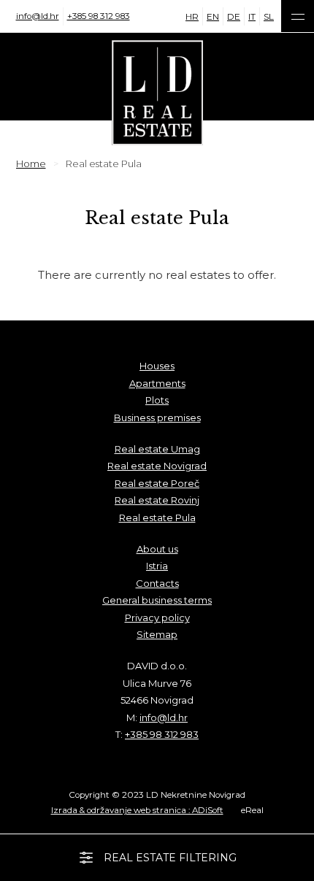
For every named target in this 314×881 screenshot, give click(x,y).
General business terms (157, 600)
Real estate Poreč (157, 483)
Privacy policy (157, 617)
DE (233, 16)
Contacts (157, 583)
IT (252, 16)
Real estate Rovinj (157, 500)
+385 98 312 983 (98, 16)
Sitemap (157, 634)
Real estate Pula (157, 517)
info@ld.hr (37, 16)
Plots (157, 400)
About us (157, 549)
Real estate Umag (157, 449)
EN (213, 16)
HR (192, 16)
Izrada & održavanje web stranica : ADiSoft (137, 810)
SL (269, 16)
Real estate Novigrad (157, 466)
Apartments (157, 383)
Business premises (157, 417)
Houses (157, 366)
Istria (157, 566)
